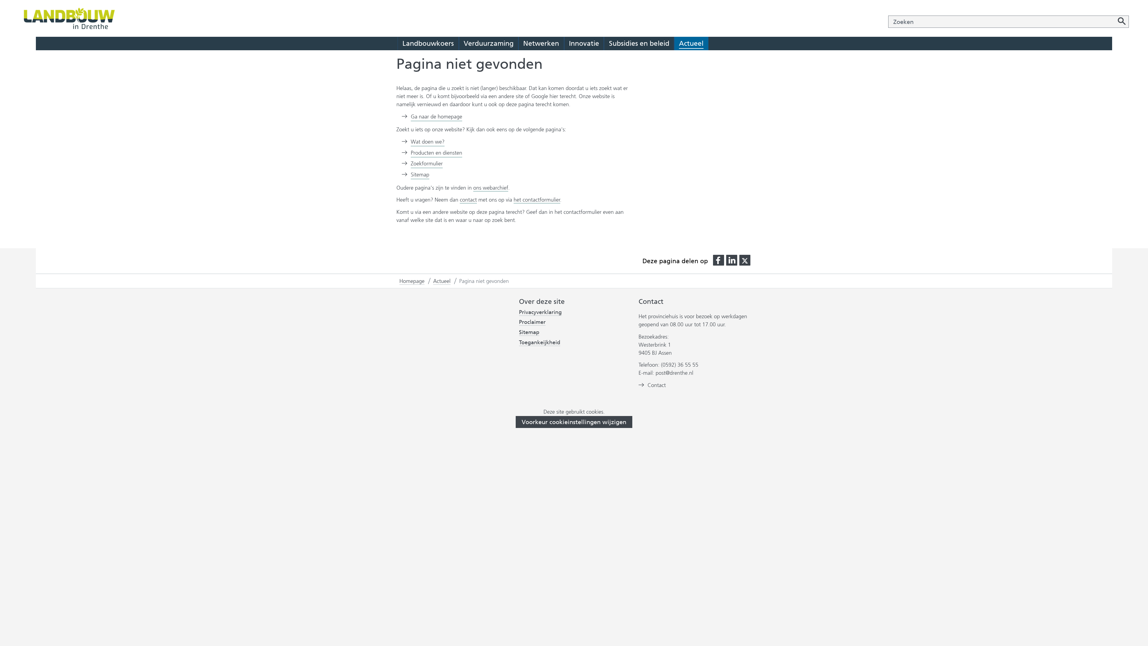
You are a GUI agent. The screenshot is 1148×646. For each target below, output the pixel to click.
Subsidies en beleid (639, 43)
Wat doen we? (428, 141)
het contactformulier (537, 199)
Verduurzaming (489, 43)
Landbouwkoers (428, 43)
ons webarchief (490, 188)
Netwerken (541, 43)
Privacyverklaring (540, 312)
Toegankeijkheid (539, 342)
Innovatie (584, 43)
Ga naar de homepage (436, 116)
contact (468, 199)
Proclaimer (532, 322)
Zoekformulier (427, 163)
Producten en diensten (436, 153)
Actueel (691, 43)
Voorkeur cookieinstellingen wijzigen (574, 422)
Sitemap (420, 174)
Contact (657, 385)
